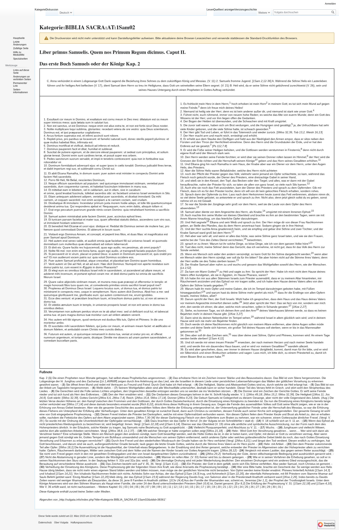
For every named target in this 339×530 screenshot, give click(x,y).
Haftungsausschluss (81, 522)
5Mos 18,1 (66, 447)
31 (279, 486)
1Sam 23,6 (150, 477)
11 (169, 486)
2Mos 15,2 (270, 394)
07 (147, 486)
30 (274, 486)
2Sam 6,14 (172, 424)
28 (263, 486)
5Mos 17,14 (157, 397)
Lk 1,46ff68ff (108, 381)
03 (126, 486)
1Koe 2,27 (299, 306)
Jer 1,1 (262, 480)
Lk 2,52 (185, 267)
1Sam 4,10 (324, 483)
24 (241, 486)
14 (186, 486)
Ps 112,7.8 (219, 146)
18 (208, 486)
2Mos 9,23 (184, 397)
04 (131, 486)
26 (252, 486)
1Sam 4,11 (216, 338)
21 (224, 486)
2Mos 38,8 (115, 430)
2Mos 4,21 (242, 440)
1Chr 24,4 (176, 480)
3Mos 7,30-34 (145, 417)
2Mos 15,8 (142, 397)
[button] (66, 12)
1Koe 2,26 (289, 477)
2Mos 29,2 (213, 453)
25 (246, 486)
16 (197, 486)
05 (137, 486)
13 (180, 486)
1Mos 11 (318, 394)
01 (120, 486)
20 (219, 486)
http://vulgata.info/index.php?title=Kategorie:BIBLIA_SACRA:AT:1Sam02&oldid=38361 (112, 499)
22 (230, 486)
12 (175, 486)
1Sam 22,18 (150, 424)
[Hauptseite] (17, 15)
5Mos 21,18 (214, 430)
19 (213, 486)
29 (268, 486)
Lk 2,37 (128, 430)
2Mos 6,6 (105, 397)
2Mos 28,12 (228, 450)
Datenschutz (45, 522)
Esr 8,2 (240, 483)
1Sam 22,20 (235, 473)
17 (202, 486)
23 (235, 486)
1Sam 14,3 (322, 470)
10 (164, 486)
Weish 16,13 (314, 132)
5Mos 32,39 (284, 132)
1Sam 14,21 (64, 473)
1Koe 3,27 (235, 313)
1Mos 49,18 (254, 394)
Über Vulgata (61, 522)
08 (153, 486)
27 (257, 486)
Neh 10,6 (203, 483)
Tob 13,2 (299, 132)
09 (158, 486)
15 (191, 486)
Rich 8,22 (146, 404)
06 (142, 486)
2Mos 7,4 (118, 397)
